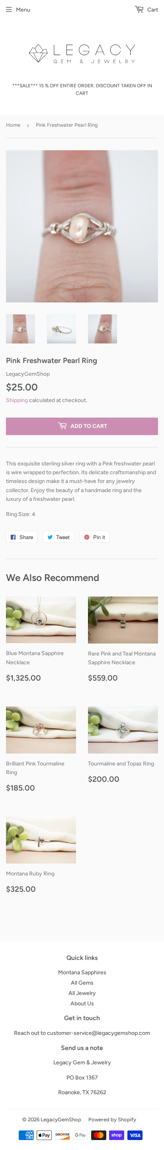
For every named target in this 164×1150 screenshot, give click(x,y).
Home (13, 125)
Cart (152, 9)
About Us (82, 1003)
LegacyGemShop (61, 1120)
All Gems (82, 982)
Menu (23, 9)
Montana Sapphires (82, 972)
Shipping (17, 400)
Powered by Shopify (112, 1120)
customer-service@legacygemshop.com (98, 1033)
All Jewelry (82, 993)
